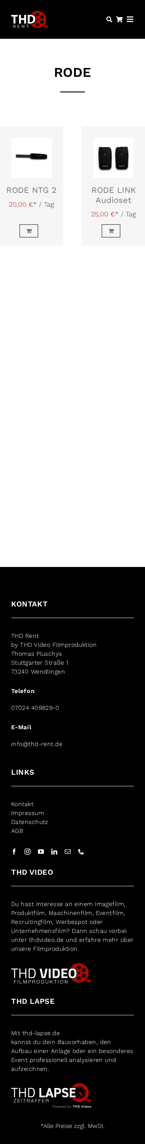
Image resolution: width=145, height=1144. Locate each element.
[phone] (81, 852)
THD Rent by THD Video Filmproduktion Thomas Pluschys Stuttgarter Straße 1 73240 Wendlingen (54, 653)
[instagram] (27, 852)
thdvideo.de (46, 939)
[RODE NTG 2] (31, 152)
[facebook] (14, 852)
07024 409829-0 (35, 707)
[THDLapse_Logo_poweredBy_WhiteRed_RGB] (51, 1086)
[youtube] (41, 852)
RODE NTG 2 (31, 190)
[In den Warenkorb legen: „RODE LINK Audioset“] (113, 231)
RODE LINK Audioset (113, 194)
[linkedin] (54, 852)
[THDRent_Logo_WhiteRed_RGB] (29, 14)
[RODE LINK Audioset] (113, 152)
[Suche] (109, 19)
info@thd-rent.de (36, 743)
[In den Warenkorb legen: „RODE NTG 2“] (31, 231)
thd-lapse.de (41, 1033)
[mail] (68, 852)
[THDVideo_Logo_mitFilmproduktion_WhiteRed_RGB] (51, 965)
